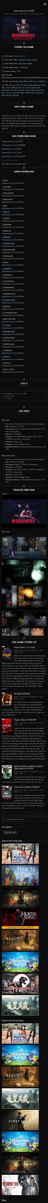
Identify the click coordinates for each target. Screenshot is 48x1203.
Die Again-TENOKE (22, 693)
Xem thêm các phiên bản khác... (14, 164)
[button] (45, 4)
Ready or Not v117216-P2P (25, 719)
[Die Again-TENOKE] (7, 699)
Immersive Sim (7, 90)
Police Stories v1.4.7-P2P (24, 647)
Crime (8, 88)
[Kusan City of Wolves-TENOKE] (7, 793)
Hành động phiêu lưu (32, 85)
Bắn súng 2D (7, 95)
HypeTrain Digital (25, 64)
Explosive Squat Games (28, 60)
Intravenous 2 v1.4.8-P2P (12, 149)
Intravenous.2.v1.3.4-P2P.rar (13, 183)
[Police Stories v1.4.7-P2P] (7, 653)
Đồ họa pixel (19, 90)
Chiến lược (41, 81)
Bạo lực (16, 95)
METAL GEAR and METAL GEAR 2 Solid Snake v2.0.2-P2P (28, 767)
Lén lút (8, 93)
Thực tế (28, 90)
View (20, 853)
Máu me (21, 88)
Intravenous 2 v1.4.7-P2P (12, 153)
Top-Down (39, 93)
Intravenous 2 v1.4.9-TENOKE (13, 145)
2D (22, 85)
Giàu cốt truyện (18, 93)
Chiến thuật (29, 93)
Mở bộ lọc (10, 833)
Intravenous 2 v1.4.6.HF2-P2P (13, 156)
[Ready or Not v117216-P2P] (7, 725)
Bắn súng (36, 90)
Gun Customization (32, 88)
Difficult (14, 88)
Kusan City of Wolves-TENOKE (27, 787)
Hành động (23, 81)
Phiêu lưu (32, 81)
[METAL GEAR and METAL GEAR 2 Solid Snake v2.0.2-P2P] (7, 772)
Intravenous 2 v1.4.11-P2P (12, 141)
